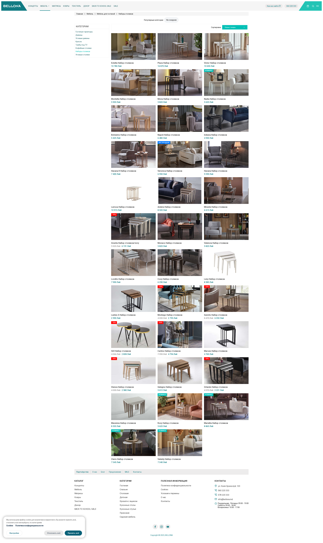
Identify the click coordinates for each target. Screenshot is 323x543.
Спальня (124, 489)
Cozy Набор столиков (168, 279)
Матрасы (56, 6)
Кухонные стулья (128, 509)
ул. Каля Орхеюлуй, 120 (229, 486)
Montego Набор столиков (170, 315)
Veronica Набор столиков (170, 171)
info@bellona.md (225, 499)
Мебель (44, 6)
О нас (94, 472)
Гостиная (124, 485)
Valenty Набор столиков (169, 459)
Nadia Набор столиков (215, 99)
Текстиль (76, 6)
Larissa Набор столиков (122, 207)
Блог (103, 472)
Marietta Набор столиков (216, 423)
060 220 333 (291, 6)
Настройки (14, 533)
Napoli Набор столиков (169, 135)
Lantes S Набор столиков (123, 315)
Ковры (66, 6)
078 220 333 (223, 495)
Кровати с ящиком (128, 501)
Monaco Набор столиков (170, 243)
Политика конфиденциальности (29, 525)
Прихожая (124, 513)
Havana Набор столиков (215, 171)
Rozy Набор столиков (168, 423)
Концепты (33, 6)
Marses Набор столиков (215, 351)
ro (317, 6)
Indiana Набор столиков (215, 135)
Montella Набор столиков (123, 99)
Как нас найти (273, 6)
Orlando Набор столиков (216, 387)
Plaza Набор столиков (168, 63)
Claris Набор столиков (122, 459)
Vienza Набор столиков (122, 387)
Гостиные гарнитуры (84, 32)
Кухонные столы (128, 505)
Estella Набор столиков (122, 63)
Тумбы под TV (81, 45)
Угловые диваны (82, 38)
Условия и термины (170, 493)
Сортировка (216, 27)
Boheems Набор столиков (123, 135)
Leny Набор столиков (214, 279)
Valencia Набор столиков (216, 243)
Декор (86, 6)
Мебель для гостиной (106, 14)
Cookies (9, 525)
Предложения (115, 472)
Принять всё (73, 533)
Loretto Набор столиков (122, 279)
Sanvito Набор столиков (215, 315)
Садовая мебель (127, 517)
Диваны (79, 35)
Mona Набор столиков (168, 99)
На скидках (171, 20)
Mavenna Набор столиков (123, 423)
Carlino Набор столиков (169, 351)
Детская (123, 497)
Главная (79, 14)
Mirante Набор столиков (215, 207)
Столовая (124, 493)
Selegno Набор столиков (170, 387)
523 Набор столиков (121, 351)
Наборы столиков (83, 51)
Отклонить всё (53, 533)
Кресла (79, 42)
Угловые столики (83, 55)
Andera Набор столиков (169, 207)
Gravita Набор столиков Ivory (125, 243)
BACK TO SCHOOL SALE (101, 6)
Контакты (137, 472)
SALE (116, 6)
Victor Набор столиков (215, 63)
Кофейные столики (83, 48)
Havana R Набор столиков (123, 171)
